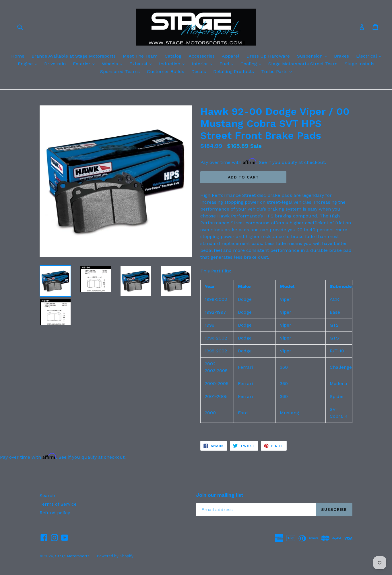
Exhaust (142, 63)
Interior (203, 63)
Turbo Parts (278, 71)
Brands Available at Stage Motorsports (74, 56)
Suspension (313, 56)
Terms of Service (58, 504)
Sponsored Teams (120, 71)
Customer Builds (165, 71)
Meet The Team (140, 56)
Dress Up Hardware (268, 56)
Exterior (85, 63)
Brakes (341, 56)
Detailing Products (233, 71)
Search (47, 495)
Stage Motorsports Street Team (302, 63)
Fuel (228, 63)
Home (17, 56)
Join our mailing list (219, 495)
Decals (198, 71)
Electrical (370, 56)
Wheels (113, 63)
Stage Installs (359, 63)
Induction (173, 63)
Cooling (252, 63)
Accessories (202, 56)
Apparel (230, 56)
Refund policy (55, 512)
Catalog (173, 56)
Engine (29, 63)
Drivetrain (55, 63)
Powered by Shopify (115, 556)
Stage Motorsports (72, 556)
